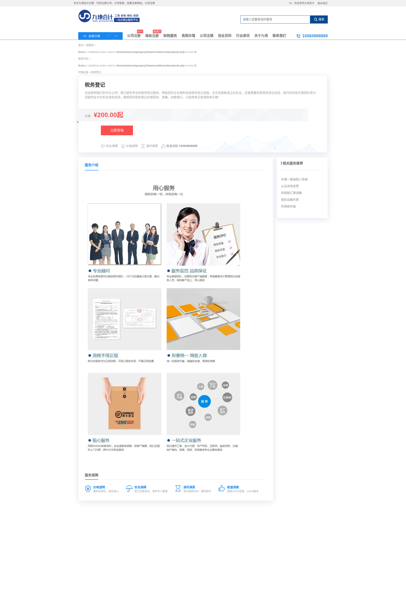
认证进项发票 (290, 186)
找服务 (90, 45)
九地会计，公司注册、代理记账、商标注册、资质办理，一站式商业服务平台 (109, 16)
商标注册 (152, 34)
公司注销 (206, 35)
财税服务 (170, 35)
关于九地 (261, 35)
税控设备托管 (290, 199)
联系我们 (323, 3)
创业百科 (225, 35)
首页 (80, 45)
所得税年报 (288, 206)
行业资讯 (243, 35)
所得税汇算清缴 (291, 193)
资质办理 (188, 35)
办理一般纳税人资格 (294, 179)
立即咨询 (117, 130)
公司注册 (134, 34)
